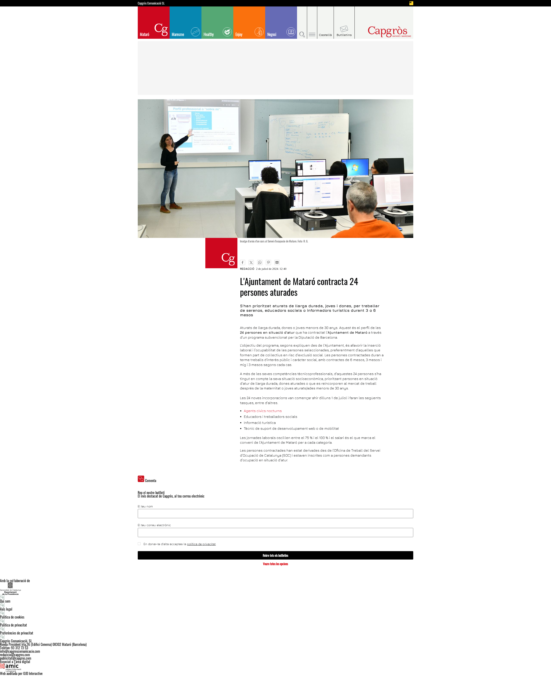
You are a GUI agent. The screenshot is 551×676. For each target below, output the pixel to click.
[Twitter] (251, 262)
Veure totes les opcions (275, 563)
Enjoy (238, 34)
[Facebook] (242, 262)
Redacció (247, 268)
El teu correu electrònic (154, 525)
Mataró (144, 34)
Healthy (209, 34)
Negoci (271, 34)
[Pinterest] (268, 262)
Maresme (178, 34)
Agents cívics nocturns (263, 411)
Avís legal (6, 609)
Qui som (5, 601)
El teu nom (145, 506)
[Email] (277, 262)
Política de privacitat (13, 625)
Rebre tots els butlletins (275, 555)
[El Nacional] (411, 3)
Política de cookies (12, 617)
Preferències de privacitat (16, 633)
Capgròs (380, 31)
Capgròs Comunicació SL (151, 3)
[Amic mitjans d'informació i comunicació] (275, 667)
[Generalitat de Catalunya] (275, 588)
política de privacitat (201, 544)
